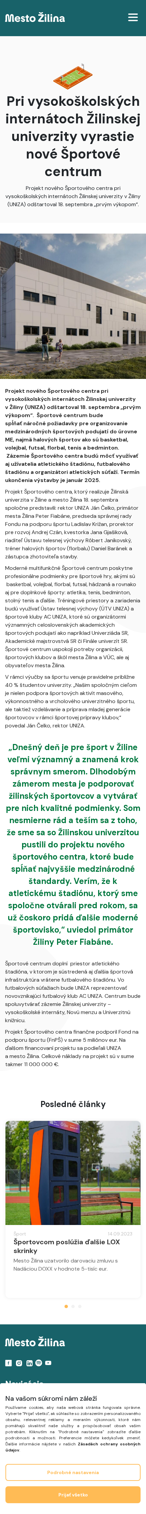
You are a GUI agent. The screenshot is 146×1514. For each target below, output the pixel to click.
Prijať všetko (73, 1495)
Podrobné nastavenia (73, 1472)
